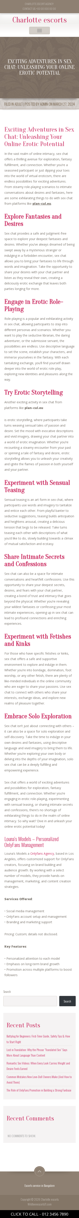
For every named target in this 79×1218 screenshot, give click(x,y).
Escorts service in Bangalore (40, 1185)
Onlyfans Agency (42, 853)
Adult (18, 104)
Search (7, 991)
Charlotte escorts (40, 20)
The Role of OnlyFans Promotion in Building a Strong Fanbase (39, 1090)
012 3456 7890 (55, 1214)
